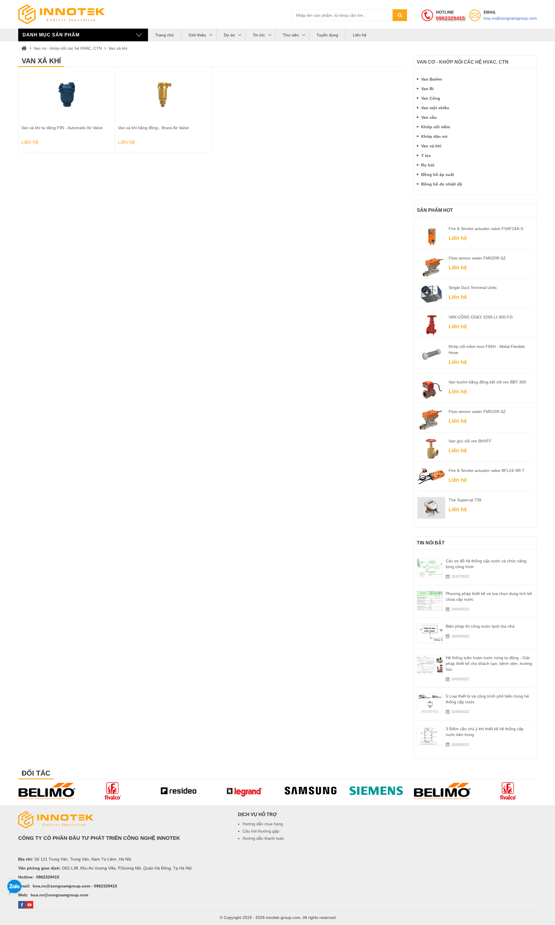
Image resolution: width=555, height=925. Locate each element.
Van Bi (427, 88)
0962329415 (450, 18)
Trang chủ (164, 35)
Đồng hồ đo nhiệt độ (441, 184)
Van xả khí (117, 48)
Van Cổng (430, 98)
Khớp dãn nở (434, 136)
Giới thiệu (197, 35)
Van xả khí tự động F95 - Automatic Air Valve (62, 127)
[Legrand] (179, 791)
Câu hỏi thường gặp (261, 831)
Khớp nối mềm (435, 127)
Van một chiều (435, 107)
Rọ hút (427, 165)
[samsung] (245, 791)
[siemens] (311, 791)
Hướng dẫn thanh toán (263, 838)
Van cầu (429, 117)
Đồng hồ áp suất (437, 174)
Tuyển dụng (327, 35)
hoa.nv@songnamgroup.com (510, 18)
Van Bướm (431, 79)
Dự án (229, 35)
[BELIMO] (377, 791)
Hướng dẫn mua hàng (263, 824)
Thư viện (291, 35)
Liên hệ (360, 35)
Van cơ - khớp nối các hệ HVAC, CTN (68, 48)
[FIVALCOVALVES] (47, 791)
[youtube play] (29, 905)
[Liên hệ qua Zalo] (14, 887)
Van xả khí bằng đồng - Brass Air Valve (153, 127)
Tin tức (259, 35)
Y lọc (426, 155)
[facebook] (22, 905)
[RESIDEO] (113, 791)
